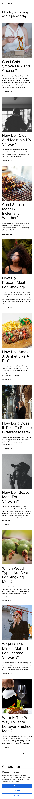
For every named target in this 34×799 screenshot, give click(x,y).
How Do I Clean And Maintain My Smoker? (16, 139)
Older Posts (27, 753)
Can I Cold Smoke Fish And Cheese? (16, 66)
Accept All (17, 786)
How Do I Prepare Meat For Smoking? (14, 282)
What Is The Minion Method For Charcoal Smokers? (15, 650)
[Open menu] (31, 4)
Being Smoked (7, 3)
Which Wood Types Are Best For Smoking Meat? (15, 575)
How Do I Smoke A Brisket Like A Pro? (16, 356)
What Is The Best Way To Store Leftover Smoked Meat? (16, 724)
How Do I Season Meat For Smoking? (17, 496)
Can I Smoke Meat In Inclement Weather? (13, 211)
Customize (17, 790)
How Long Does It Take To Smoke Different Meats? (17, 427)
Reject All (17, 795)
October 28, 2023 (7, 91)
